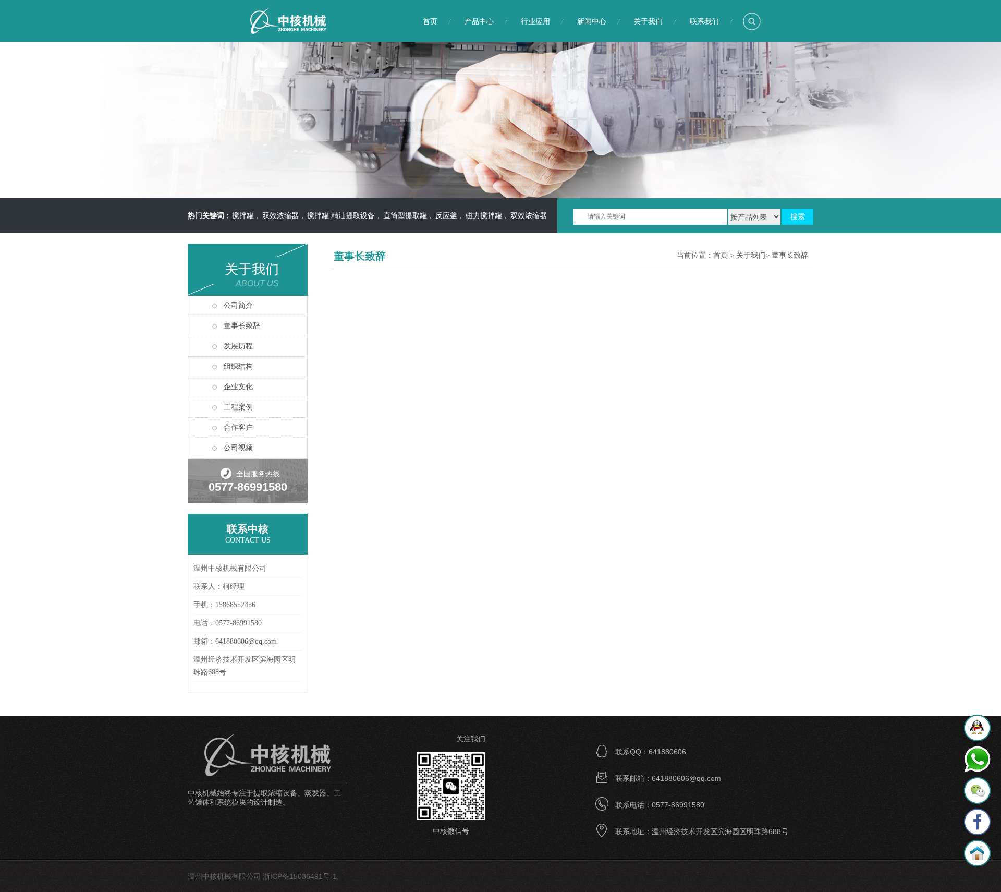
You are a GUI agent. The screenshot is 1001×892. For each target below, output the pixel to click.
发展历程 (238, 346)
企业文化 (238, 387)
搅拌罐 (305, 215)
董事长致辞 (242, 326)
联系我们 (704, 21)
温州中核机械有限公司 (299, 21)
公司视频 (238, 448)
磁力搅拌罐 (471, 215)
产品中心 (479, 21)
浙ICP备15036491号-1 (300, 876)
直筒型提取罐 (392, 215)
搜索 (797, 217)
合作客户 (238, 427)
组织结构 (238, 366)
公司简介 (238, 305)
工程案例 (238, 407)
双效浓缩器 (267, 215)
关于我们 (648, 21)
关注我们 (470, 738)
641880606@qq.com (246, 641)
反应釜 (433, 215)
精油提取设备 (340, 215)
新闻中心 (591, 21)
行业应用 (535, 21)
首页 (430, 21)
